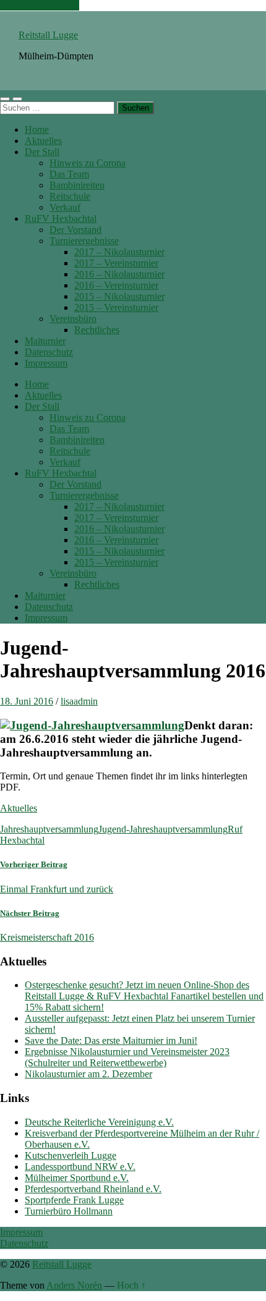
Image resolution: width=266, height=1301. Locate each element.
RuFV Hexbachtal (61, 218)
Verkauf (64, 207)
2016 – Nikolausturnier (119, 274)
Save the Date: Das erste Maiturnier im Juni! (111, 1040)
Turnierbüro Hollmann (69, 1211)
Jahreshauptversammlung (49, 829)
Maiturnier (45, 341)
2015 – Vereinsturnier (116, 307)
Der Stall (42, 151)
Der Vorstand (75, 229)
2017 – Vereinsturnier (116, 263)
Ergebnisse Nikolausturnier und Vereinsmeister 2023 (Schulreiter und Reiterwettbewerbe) (127, 1057)
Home (37, 129)
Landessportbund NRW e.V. (80, 1166)
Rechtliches (96, 329)
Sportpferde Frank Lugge (74, 1200)
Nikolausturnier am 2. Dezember (88, 1074)
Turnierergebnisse (84, 240)
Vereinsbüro (73, 318)
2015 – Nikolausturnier (119, 296)
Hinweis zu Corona (87, 163)
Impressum (46, 363)
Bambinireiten (77, 185)
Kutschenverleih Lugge (70, 1155)
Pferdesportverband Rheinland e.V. (93, 1189)
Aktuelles (43, 140)
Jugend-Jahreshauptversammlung (163, 829)
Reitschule (69, 196)
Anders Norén (74, 1285)
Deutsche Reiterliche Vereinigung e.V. (99, 1122)
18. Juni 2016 (26, 701)
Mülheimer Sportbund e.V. (77, 1177)
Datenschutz (49, 352)
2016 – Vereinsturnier (116, 285)
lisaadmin (79, 701)
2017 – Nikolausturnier (119, 252)
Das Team (69, 174)
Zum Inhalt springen (39, 5)
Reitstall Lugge (48, 35)
